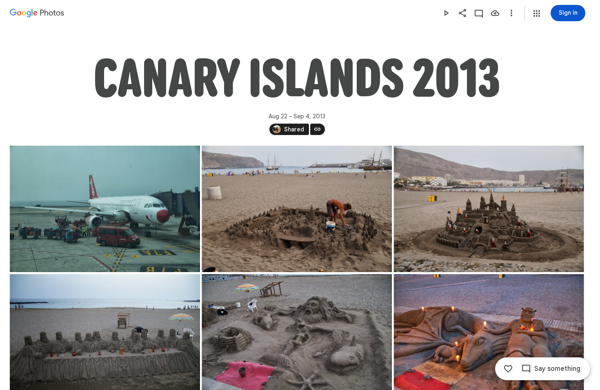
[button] (537, 13)
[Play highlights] (446, 13)
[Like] (508, 369)
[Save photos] (495, 13)
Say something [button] (557, 369)
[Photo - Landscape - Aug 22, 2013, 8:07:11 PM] (489, 209)
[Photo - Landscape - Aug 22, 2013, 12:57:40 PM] (105, 209)
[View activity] (479, 13)
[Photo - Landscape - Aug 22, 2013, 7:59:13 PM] (297, 209)
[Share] (462, 13)
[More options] (511, 13)
